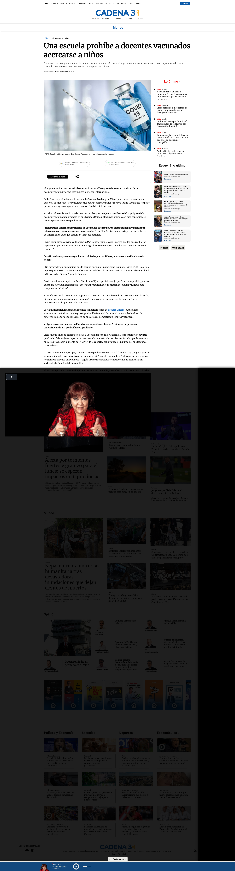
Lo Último (95, 19)
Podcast (164, 247)
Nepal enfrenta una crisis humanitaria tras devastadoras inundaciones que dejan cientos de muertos (172, 95)
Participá (185, 3)
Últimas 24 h (110, 3)
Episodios (167, 179)
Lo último (171, 81)
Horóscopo (139, 3)
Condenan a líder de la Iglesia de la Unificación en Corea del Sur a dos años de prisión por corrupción (172, 139)
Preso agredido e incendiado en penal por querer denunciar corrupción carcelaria (172, 110)
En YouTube (121, 3)
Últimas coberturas (96, 3)
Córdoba (118, 19)
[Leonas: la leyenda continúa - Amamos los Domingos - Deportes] (158, 177)
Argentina (105, 19)
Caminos (63, 3)
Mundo (140, 19)
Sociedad (165, 105)
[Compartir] (77, 177)
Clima (131, 3)
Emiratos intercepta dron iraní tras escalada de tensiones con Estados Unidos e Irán (172, 124)
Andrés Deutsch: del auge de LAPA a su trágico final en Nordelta (170, 153)
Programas (82, 3)
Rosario (129, 19)
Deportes (54, 3)
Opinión (72, 3)
